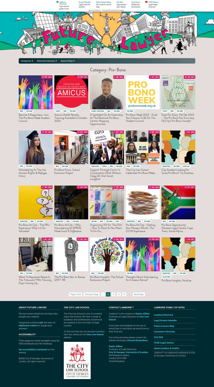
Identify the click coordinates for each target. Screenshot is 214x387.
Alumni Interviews (97, 111)
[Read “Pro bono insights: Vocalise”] (178, 254)
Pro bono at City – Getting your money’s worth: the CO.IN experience (140, 227)
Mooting (94, 221)
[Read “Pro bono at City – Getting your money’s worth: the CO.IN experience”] (143, 202)
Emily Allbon (142, 313)
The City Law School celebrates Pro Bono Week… (141, 171)
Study (117, 221)
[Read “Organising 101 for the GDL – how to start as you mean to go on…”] (107, 202)
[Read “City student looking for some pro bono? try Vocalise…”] (178, 147)
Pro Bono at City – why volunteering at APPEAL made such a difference (68, 227)
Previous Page (91, 294)
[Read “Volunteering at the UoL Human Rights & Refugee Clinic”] (36, 147)
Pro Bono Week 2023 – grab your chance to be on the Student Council (141, 117)
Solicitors (166, 277)
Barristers (95, 166)
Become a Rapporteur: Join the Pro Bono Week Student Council (34, 117)
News (21, 111)
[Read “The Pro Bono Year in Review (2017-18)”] (71, 254)
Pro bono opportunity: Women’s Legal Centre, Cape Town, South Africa (177, 227)
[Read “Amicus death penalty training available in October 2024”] (71, 92)
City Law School (95, 334)
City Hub (158, 337)
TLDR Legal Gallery (164, 342)
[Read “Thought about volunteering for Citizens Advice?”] (143, 254)
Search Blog (67, 61)
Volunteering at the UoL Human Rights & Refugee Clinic (33, 172)
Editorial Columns (46, 61)
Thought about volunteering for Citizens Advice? (142, 278)
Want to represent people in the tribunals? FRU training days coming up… (35, 280)
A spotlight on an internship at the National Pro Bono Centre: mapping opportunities (106, 119)
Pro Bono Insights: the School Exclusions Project (106, 278)
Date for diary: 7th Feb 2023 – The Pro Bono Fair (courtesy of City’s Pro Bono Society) (177, 117)
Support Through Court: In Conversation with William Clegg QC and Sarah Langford (105, 174)
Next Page (139, 294)
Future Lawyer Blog (164, 326)
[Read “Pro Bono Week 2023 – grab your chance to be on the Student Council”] (143, 92)
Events (58, 111)
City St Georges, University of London (128, 352)
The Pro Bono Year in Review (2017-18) (69, 278)
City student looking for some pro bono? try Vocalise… (178, 171)
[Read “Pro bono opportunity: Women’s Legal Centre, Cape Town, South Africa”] (178, 202)
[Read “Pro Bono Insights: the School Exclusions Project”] (107, 254)
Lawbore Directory (163, 315)
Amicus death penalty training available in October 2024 (70, 117)
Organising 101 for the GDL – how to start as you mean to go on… (106, 227)
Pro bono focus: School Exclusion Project (67, 171)
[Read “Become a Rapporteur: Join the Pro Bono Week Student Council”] (36, 92)
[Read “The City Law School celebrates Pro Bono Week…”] (143, 147)
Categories (26, 61)
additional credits (28, 325)
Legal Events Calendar (165, 320)
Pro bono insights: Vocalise (176, 280)
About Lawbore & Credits (166, 348)
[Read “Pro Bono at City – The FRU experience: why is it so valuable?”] (36, 202)
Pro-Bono (29, 111)
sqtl (41, 322)
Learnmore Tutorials (164, 331)
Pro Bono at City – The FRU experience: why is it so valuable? (34, 227)
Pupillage (186, 166)
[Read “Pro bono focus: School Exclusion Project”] (71, 147)
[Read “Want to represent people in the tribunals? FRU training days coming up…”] (36, 254)
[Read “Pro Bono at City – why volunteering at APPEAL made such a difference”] (71, 202)
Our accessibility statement (33, 349)
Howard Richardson (137, 340)
